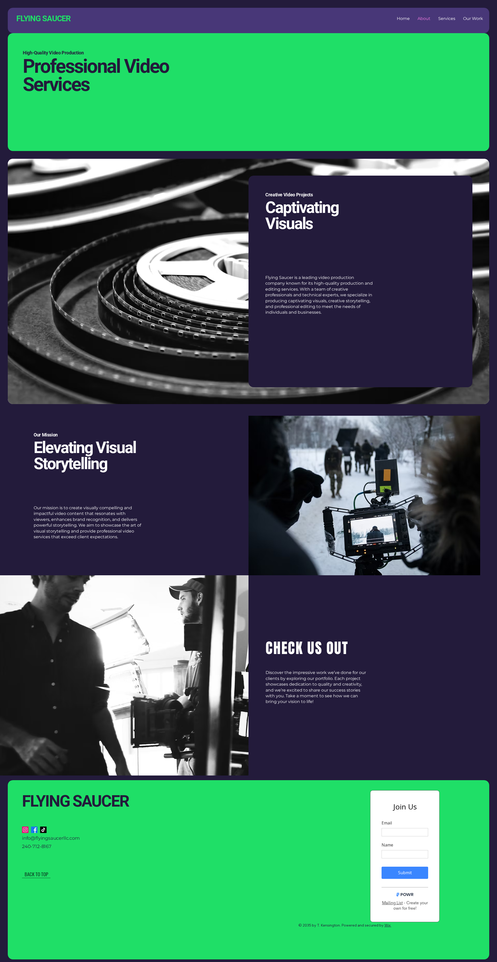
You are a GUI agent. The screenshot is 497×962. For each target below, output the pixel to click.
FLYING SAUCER (75, 801)
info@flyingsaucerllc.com (51, 838)
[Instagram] (25, 830)
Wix (387, 925)
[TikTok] (43, 830)
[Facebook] (34, 830)
